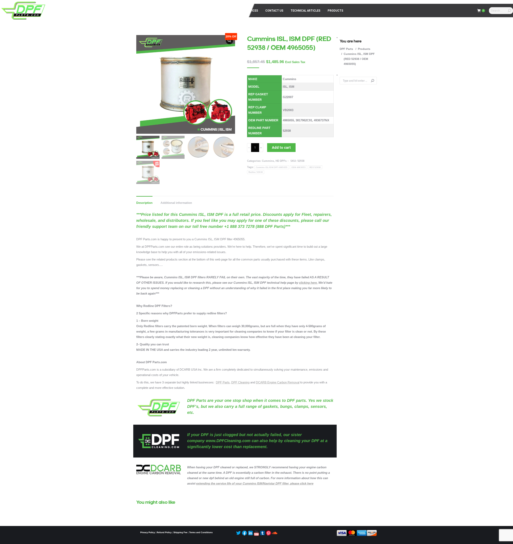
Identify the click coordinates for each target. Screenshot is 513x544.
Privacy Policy (147, 532)
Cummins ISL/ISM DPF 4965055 (272, 167)
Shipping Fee (180, 532)
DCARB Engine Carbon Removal (277, 382)
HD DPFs (281, 160)
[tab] (144, 200)
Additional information (176, 202)
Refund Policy (164, 532)
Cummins (268, 160)
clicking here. (308, 282)
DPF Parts (223, 382)
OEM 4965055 (298, 167)
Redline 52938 (255, 172)
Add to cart (281, 147)
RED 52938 (315, 167)
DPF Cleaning (240, 382)
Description (144, 202)
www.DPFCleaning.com (228, 440)
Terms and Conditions (201, 532)
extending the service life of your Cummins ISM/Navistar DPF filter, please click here (254, 483)
